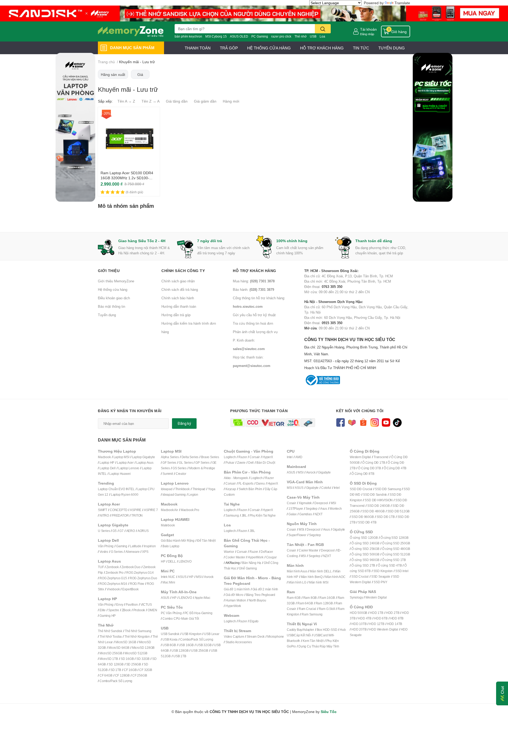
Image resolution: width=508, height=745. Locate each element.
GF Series (169, 463)
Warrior (229, 552)
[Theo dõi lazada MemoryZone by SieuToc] (351, 422)
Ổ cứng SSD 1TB (394, 560)
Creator (181, 474)
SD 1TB (115, 670)
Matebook (168, 525)
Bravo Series (210, 457)
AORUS (143, 531)
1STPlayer (295, 509)
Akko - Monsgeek (236, 478)
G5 (114, 531)
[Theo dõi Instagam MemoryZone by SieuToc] (374, 422)
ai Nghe (270, 515)
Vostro (103, 552)
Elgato (254, 621)
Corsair (255, 457)
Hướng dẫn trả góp (175, 315)
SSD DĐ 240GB (378, 506)
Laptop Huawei (119, 474)
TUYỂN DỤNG (391, 47)
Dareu (260, 483)
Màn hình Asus (297, 571)
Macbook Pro (190, 510)
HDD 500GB (358, 613)
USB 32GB (203, 645)
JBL (244, 515)
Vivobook (113, 589)
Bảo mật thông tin (111, 306)
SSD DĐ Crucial (361, 489)
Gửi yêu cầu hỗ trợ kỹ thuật (254, 315)
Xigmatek (305, 503)
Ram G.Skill (327, 609)
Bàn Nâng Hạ (251, 563)
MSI (198, 577)
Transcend (381, 457)
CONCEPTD (118, 510)
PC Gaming (259, 36)
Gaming (121, 546)
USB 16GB (186, 645)
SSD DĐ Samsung (388, 489)
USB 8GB (169, 645)
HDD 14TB (394, 624)
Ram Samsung (312, 614)
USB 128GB (179, 650)
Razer (242, 457)
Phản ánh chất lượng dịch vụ (255, 332)
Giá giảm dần (205, 101)
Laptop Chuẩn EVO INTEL (116, 489)
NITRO (104, 515)
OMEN (152, 610)
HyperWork (255, 557)
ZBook (126, 610)
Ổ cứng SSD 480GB (396, 549)
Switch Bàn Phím (250, 489)
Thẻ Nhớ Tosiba (110, 636)
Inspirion (150, 546)
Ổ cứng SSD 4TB (390, 565)
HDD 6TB (381, 618)
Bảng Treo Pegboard (260, 595)
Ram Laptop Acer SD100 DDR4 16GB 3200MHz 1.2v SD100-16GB (127, 178)
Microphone (275, 636)
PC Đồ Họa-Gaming (198, 613)
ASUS (182, 577)
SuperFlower (297, 535)
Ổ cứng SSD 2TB (363, 565)
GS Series (180, 468)
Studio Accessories (238, 642)
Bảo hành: (253, 289)
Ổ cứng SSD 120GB (364, 538)
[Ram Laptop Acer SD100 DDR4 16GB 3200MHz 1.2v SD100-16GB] (129, 138)
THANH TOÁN (198, 47)
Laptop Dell (107, 468)
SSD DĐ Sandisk (375, 494)
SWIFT (102, 510)
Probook (139, 610)
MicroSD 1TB (108, 659)
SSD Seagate (380, 576)
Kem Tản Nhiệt (313, 641)
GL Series (186, 463)
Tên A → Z (126, 101)
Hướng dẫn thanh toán (178, 306)
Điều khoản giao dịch (114, 298)
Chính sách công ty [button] (183, 270)
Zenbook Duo (130, 567)
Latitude (135, 546)
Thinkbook (182, 489)
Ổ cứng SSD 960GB (365, 560)
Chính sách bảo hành (177, 298)
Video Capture (234, 636)
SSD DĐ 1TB (386, 517)
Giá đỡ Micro (234, 595)
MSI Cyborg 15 (216, 36)
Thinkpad (198, 489)
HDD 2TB (393, 613)
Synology (356, 597)
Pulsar (229, 463)
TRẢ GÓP (229, 47)
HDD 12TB (376, 624)
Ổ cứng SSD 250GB (396, 543)
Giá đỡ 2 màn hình (265, 589)
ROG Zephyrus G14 (140, 572)
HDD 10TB (358, 624)
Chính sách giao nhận (178, 281)
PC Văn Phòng (171, 613)
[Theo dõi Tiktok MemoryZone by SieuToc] (397, 422)
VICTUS (146, 604)
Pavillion (132, 604)
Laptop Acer (125, 463)
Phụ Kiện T (257, 515)
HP (163, 561)
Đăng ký (184, 423)
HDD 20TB (358, 629)
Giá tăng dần (177, 101)
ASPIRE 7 (151, 510)
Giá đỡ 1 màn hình (237, 589)
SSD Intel (401, 571)
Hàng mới (231, 101)
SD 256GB (133, 664)
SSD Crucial (360, 576)
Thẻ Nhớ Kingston (137, 636)
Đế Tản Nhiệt (206, 540)
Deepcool (321, 503)
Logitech (230, 457)
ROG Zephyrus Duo (143, 578)
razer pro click (281, 36)
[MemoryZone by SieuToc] (131, 31)
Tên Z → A (151, 101)
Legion (193, 494)
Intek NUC (168, 577)
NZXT (319, 514)
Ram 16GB (327, 598)
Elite (102, 610)
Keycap (230, 489)
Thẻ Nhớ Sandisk (110, 631)
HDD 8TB (397, 618)
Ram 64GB (305, 603)
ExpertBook (130, 589)
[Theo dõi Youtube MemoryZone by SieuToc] (386, 422)
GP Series (202, 463)
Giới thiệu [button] (109, 270)
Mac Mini (168, 582)
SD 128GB (115, 664)
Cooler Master (235, 557)
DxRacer (267, 552)
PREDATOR (120, 515)
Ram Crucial (307, 609)
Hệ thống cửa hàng (112, 289)
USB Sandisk (170, 634)
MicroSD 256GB (110, 653)
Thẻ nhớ (300, 36)
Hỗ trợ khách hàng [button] (254, 270)
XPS (145, 552)
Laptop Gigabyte (143, 457)
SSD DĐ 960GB (362, 517)
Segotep (312, 509)
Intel (290, 457)
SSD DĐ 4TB (367, 522)
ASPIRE (135, 510)
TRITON (137, 515)
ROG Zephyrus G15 (113, 578)
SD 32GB (142, 659)
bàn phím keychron (188, 36)
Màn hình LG (297, 582)
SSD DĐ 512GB (398, 511)
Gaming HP (107, 616)
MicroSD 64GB (118, 648)
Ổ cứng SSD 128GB (394, 538)
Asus (323, 509)
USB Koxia (170, 639)
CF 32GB (145, 670)
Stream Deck (256, 636)
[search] (323, 28)
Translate (402, 3)
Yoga (211, 489)
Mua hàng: (254, 281)
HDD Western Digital (383, 629)
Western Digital (360, 457)
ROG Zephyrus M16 (113, 584)
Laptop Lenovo (128, 468)
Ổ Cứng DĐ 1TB (373, 463)
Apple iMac (202, 598)
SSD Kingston (383, 571)
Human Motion (235, 600)
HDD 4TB (364, 618)
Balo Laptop (170, 546)
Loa (322, 36)
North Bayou (257, 600)
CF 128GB (122, 675)
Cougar (271, 557)
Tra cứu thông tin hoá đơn (253, 323)
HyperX (267, 457)
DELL (172, 561)
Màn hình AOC (335, 577)
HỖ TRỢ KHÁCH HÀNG (322, 47)
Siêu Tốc (329, 711)
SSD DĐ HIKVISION (379, 500)
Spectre (113, 610)
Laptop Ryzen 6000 (124, 494)
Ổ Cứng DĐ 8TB (362, 474)
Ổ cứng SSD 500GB (365, 554)
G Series (117, 552)
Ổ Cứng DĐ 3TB (369, 468)
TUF (101, 567)
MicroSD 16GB (125, 642)
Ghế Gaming (248, 568)
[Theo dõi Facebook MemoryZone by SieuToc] (340, 422)
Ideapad (167, 489)
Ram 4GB (294, 598)
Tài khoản (368, 29)
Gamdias (305, 514)
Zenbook (112, 567)
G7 (121, 531)
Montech (336, 509)
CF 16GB (130, 670)
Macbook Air (169, 510)
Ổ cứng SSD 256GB (365, 549)
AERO (130, 531)
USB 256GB (199, 650)
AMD (298, 457)
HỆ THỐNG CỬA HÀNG (269, 47)
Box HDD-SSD (327, 630)
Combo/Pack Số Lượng (115, 681)
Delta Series (190, 457)
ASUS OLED (239, 36)
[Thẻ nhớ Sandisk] (254, 13)
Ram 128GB (324, 603)
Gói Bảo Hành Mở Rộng (177, 540)
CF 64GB (105, 675)
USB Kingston (192, 634)
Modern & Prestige (202, 468)
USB (313, 36)
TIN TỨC (361, 47)
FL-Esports (245, 483)
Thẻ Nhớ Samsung (138, 631)
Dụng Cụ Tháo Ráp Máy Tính (318, 646)
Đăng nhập (367, 34)
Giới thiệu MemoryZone (116, 281)
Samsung (232, 515)
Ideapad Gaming (174, 494)
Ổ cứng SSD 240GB (365, 543)
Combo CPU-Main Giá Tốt (180, 618)
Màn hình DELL (321, 571)
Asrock (209, 577)
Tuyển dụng (107, 315)
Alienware (132, 552)
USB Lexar (211, 634)
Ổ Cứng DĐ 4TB (395, 468)
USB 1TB (179, 656)
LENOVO (185, 561)
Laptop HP (106, 463)
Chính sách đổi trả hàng (179, 289)
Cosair (291, 503)
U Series (104, 531)
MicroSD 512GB (136, 653)
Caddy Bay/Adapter (300, 630)
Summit (167, 474)
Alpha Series (170, 457)
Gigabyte (324, 472)
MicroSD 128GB (143, 648)
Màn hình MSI (318, 582)
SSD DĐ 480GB (373, 511)
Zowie (241, 463)
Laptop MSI (121, 457)
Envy (119, 604)
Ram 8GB (310, 598)
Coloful (326, 488)
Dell (251, 463)
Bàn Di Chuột (265, 463)
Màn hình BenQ (312, 577)
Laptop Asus (144, 463)
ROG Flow (137, 584)
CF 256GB (139, 675)
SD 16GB (127, 659)
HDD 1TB (376, 613)
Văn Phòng (106, 546)
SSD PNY (380, 582)
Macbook (104, 457)
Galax (292, 514)
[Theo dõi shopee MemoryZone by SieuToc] (363, 422)
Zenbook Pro (115, 572)
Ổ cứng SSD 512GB (396, 554)
